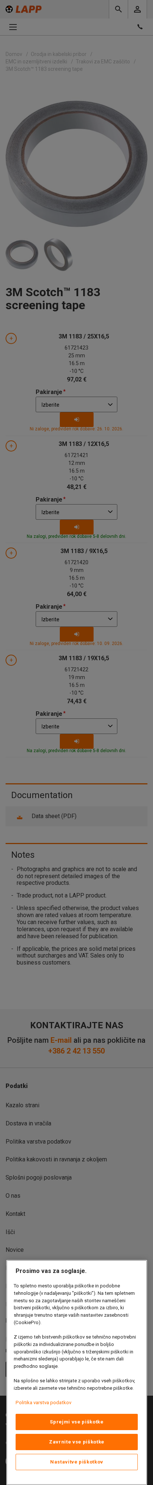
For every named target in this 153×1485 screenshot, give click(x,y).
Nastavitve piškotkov (76, 1462)
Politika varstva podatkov (43, 1402)
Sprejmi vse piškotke (76, 1422)
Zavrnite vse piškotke (76, 1442)
